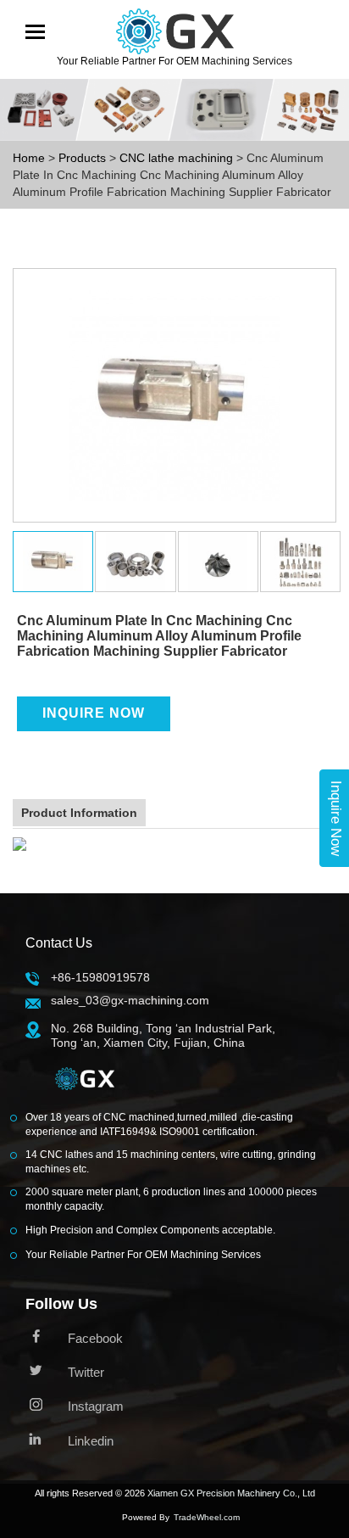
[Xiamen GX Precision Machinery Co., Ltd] (84, 1083)
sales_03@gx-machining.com (130, 1000)
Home (29, 158)
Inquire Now (93, 713)
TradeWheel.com (207, 1517)
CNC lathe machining (177, 158)
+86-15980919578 (100, 977)
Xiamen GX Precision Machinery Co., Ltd (231, 1493)
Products (82, 158)
